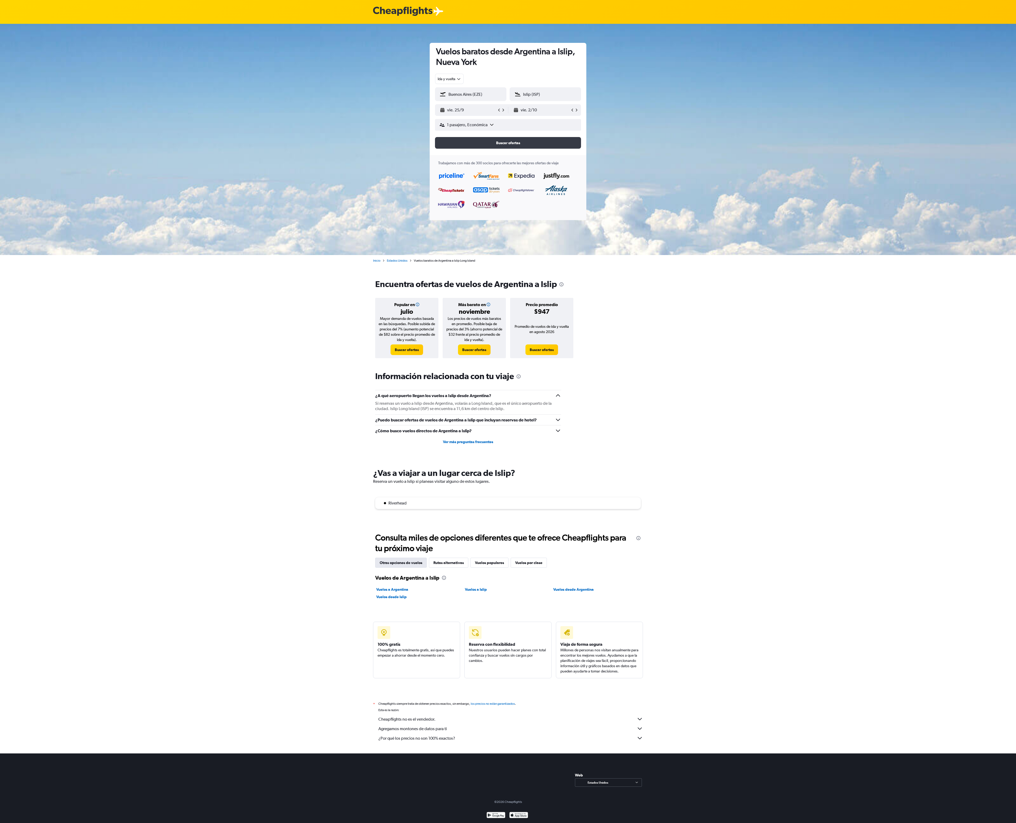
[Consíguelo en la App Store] (518, 816)
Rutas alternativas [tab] (448, 563)
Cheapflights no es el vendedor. (407, 719)
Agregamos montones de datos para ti (412, 728)
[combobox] (449, 79)
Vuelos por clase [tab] (528, 563)
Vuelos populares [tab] (489, 563)
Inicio (376, 260)
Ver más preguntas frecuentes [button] (468, 442)
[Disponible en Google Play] (496, 816)
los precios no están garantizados (493, 704)
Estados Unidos (397, 260)
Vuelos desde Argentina (573, 589)
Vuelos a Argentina (392, 589)
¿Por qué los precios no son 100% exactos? (416, 738)
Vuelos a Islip (476, 589)
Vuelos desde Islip (391, 597)
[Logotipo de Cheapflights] (402, 11)
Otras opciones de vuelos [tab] (401, 563)
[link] (407, 349)
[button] (468, 110)
